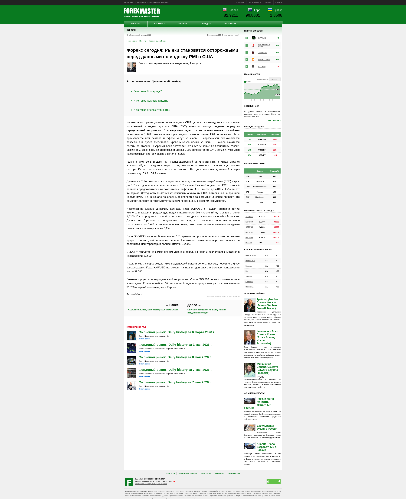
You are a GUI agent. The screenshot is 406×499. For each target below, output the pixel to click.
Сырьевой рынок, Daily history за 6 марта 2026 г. (177, 332)
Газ (247, 271)
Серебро (249, 282)
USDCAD (249, 232)
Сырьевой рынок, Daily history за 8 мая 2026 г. (175, 357)
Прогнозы (183, 24)
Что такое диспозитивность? (152, 109)
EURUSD (249, 222)
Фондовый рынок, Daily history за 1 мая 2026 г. (175, 344)
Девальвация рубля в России (267, 427)
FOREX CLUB (264, 60)
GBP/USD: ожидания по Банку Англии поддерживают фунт (206, 308)
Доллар (233, 10)
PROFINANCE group (264, 45)
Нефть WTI (250, 261)
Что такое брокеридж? (148, 91)
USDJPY (249, 243)
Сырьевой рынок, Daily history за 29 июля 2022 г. (153, 307)
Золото (249, 276)
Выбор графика (262, 79)
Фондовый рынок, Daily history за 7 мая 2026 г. (175, 369)
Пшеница (249, 287)
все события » (274, 120)
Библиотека (230, 24)
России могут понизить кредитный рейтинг (259, 403)
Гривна (278, 10)
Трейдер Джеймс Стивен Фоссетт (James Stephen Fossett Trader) (267, 304)
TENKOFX (262, 53)
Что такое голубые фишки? (151, 100)
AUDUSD (249, 217)
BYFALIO (262, 38)
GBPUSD (249, 227)
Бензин (249, 266)
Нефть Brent (251, 255)
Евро (257, 10)
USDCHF (249, 237)
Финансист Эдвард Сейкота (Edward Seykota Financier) (267, 368)
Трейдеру (206, 24)
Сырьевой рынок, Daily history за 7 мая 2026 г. (175, 382)
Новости (135, 24)
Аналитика (159, 24)
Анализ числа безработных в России (266, 446)
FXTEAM (261, 67)
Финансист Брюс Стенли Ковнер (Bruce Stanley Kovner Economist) (268, 337)
